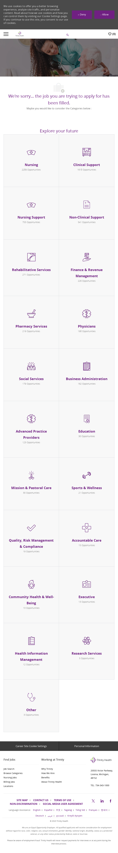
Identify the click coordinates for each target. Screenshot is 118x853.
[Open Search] (67, 35)
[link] (21, 769)
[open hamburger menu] (6, 34)
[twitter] (93, 800)
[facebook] (110, 800)
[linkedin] (101, 800)
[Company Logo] (19, 33)
